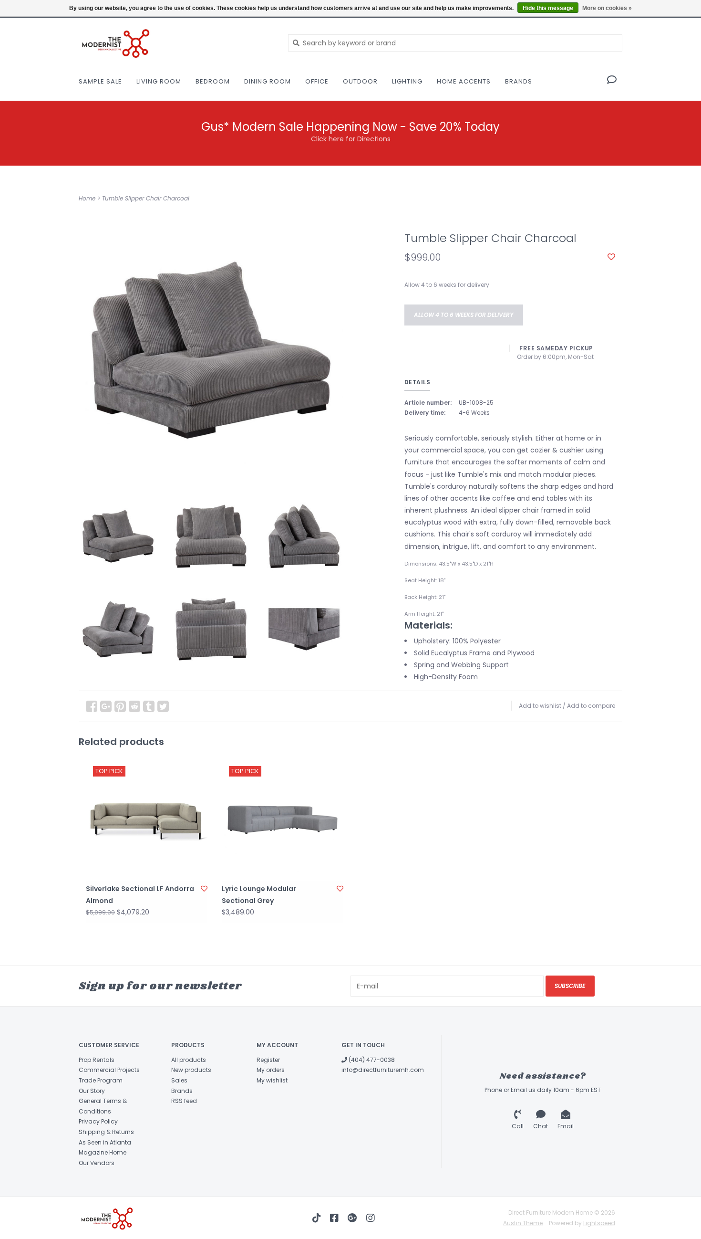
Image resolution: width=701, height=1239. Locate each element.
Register (268, 1060)
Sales (179, 1080)
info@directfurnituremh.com (382, 1070)
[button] (612, 80)
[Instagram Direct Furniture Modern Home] (370, 1218)
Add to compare (591, 706)
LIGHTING (407, 81)
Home (87, 198)
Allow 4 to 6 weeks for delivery (464, 315)
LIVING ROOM (158, 81)
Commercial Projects (109, 1070)
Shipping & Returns (106, 1132)
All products (188, 1060)
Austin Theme (523, 1223)
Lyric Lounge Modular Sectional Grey (259, 894)
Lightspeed (599, 1223)
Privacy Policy (98, 1121)
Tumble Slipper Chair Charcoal (145, 198)
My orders (271, 1070)
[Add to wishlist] (611, 257)
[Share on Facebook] (91, 706)
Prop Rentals (96, 1060)
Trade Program (101, 1080)
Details (417, 382)
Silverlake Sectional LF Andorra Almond (140, 894)
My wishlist (272, 1080)
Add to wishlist (540, 706)
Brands (518, 81)
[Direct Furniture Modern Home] (176, 43)
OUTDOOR (360, 81)
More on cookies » (607, 8)
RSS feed (184, 1101)
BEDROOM (213, 81)
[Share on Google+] (106, 706)
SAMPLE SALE (100, 81)
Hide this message (548, 8)
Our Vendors (96, 1163)
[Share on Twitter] (163, 706)
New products (191, 1070)
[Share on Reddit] (134, 706)
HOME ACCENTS (464, 81)
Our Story (92, 1091)
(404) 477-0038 (371, 1060)
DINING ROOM (267, 81)
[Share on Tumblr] (149, 706)
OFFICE (317, 81)
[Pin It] (120, 706)
